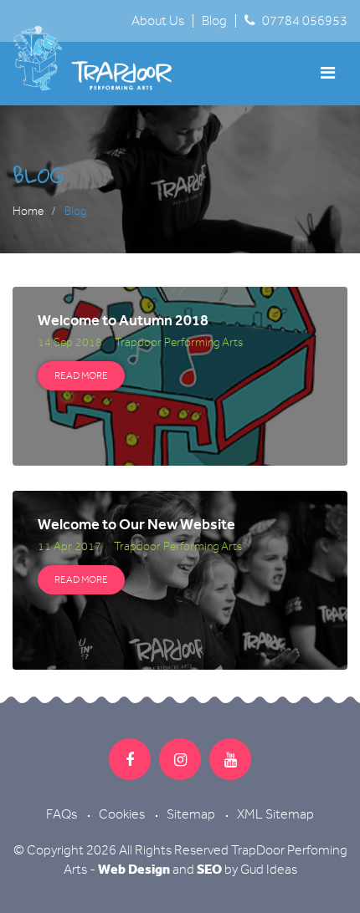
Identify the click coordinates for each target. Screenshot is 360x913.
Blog (214, 20)
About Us (157, 20)
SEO (209, 869)
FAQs (61, 814)
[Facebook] (130, 759)
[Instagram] (180, 759)
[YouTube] (230, 759)
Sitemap (191, 814)
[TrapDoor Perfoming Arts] (105, 59)
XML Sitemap (275, 814)
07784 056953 (304, 20)
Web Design (134, 869)
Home (28, 211)
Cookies (122, 814)
